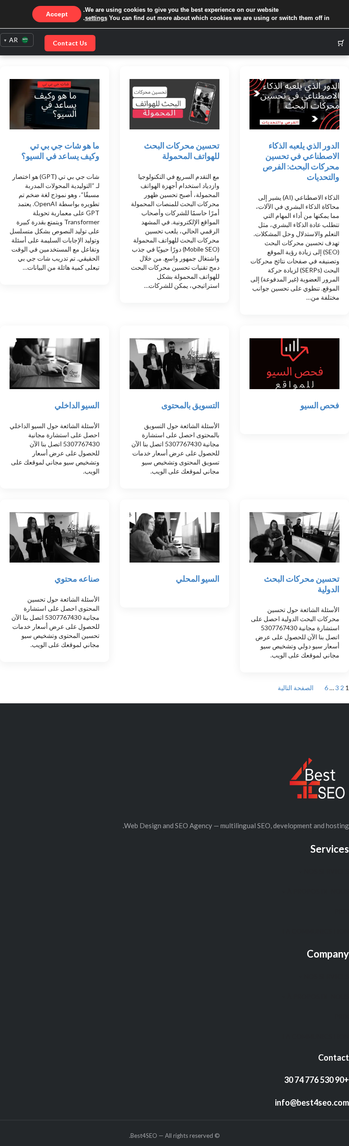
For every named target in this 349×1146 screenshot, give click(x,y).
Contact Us (70, 43)
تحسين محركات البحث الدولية (301, 583)
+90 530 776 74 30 (316, 1080)
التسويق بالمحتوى (190, 405)
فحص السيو (319, 405)
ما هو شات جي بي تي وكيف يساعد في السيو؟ (60, 150)
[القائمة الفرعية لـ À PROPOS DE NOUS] (283, 891)
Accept (57, 14)
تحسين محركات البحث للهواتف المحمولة (181, 150)
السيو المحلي (197, 578)
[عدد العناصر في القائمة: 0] (341, 43)
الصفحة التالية (296, 688)
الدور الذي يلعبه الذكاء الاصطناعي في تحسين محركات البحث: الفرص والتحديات (301, 161)
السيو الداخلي (77, 405)
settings (96, 18)
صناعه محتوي (77, 578)
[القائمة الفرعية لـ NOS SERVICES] (300, 871)
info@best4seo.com (312, 1102)
